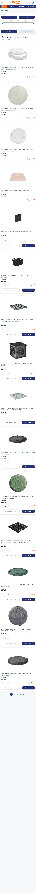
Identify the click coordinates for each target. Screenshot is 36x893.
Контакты (31, 6)
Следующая (21, 694)
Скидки (21, 6)
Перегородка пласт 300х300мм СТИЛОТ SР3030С (16, 231)
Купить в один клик (10, 246)
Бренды (12, 6)
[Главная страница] (2, 10)
